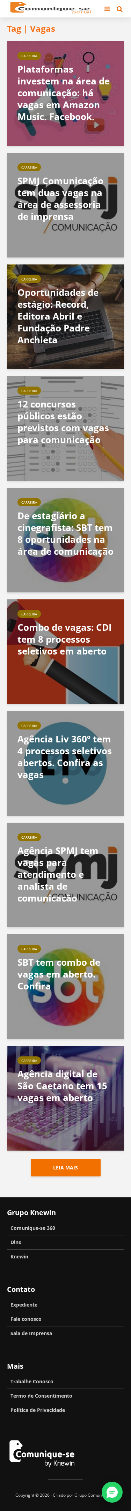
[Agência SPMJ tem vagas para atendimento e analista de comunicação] (65, 874)
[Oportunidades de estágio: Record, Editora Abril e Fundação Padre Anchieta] (65, 316)
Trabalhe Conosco (31, 1381)
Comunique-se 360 (32, 1228)
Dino (16, 1242)
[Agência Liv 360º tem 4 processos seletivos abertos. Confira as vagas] (65, 762)
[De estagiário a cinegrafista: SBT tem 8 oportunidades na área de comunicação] (65, 539)
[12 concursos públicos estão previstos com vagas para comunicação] (65, 428)
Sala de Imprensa (31, 1333)
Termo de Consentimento (41, 1395)
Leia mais (65, 1167)
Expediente (23, 1304)
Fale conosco (26, 1319)
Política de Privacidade (37, 1410)
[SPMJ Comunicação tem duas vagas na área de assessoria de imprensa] (65, 204)
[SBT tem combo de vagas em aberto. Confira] (65, 986)
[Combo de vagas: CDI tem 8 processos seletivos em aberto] (65, 651)
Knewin (19, 1256)
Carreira (29, 55)
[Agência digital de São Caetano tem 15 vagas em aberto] (65, 1097)
